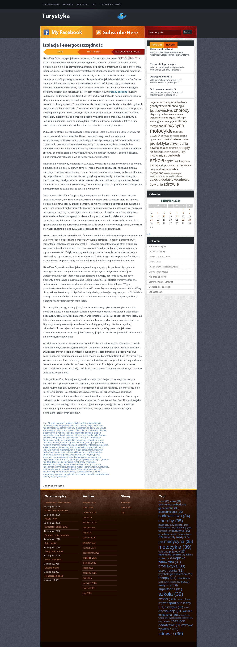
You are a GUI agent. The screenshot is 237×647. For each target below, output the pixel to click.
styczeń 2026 (89, 538)
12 (164, 216)
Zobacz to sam (156, 292)
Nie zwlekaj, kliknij (157, 277)
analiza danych (58, 423)
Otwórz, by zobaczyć (158, 272)
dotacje (83, 430)
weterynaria (48, 469)
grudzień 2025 (90, 543)
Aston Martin (51, 543)
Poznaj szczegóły (157, 251)
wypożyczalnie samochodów (162, 176)
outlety (86, 455)
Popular (157, 45)
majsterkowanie (67, 450)
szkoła (157, 160)
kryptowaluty (80, 447)
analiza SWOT (73, 423)
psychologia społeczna (54, 459)
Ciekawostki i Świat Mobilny (58, 502)
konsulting (64, 447)
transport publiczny (164, 165)
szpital (169, 161)
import (63, 445)
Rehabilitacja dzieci (54, 576)
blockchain (81, 428)
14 (177, 216)
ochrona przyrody (171, 551)
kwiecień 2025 (90, 583)
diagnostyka (156, 114)
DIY (77, 430)
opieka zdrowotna (175, 139)
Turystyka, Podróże (110, 4)
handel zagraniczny (69, 442)
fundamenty (95, 437)
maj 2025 (87, 578)
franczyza (83, 437)
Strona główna (50, 4)
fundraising (48, 440)
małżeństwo (81, 450)
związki (53, 476)
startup (88, 464)
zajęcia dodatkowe (164, 179)
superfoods (172, 155)
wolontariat (88, 469)
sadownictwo (49, 464)
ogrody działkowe (51, 455)
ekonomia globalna (84, 433)
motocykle (161, 131)
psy (99, 457)
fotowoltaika (72, 437)
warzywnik (103, 467)
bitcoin (73, 425)
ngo (64, 452)
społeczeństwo (77, 464)
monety (58, 452)
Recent (170, 45)
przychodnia (179, 143)
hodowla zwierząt (51, 445)
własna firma (76, 469)
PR (91, 455)
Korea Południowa (53, 559)
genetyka (176, 117)
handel (56, 442)
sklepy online (62, 464)
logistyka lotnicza (95, 447)
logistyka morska (51, 450)
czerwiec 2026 (90, 512)
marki (90, 450)
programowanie (60, 457)
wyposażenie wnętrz (172, 173)
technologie (60, 467)
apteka (159, 102)
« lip (149, 234)
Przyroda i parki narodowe (57, 535)
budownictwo (161, 110)
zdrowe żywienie (175, 627)
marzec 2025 (89, 588)
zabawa (178, 176)
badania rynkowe (61, 425)
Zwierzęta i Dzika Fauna (56, 527)
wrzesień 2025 (90, 558)
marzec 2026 (89, 527)
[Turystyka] (77, 16)
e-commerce (49, 433)
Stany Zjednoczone (54, 551)
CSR (98, 428)
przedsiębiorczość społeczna (83, 457)
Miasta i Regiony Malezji (56, 510)
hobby (82, 442)
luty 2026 (87, 532)
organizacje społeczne (71, 455)
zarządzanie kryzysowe (75, 474)
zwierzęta (62, 476)
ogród (176, 136)
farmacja (165, 117)
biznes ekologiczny (87, 425)
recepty (184, 148)
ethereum (79, 435)
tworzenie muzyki (75, 467)
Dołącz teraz (155, 262)
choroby (181, 110)
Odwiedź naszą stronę (159, 256)
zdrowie (171, 184)
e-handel (60, 433)
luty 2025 (87, 593)
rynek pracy (79, 462)
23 (189, 220)
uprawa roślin (90, 467)
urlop (152, 169)
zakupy (96, 472)
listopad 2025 (89, 548)
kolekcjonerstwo (50, 447)
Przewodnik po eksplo (163, 64)
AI (49, 423)
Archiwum (67, 4)
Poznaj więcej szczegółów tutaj (163, 267)
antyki (83, 423)
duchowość (93, 430)
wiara (57, 469)
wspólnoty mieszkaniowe (63, 472)
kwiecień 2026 (90, 522)
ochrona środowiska (92, 452)
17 (151, 220)
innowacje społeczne (77, 445)
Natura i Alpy (51, 519)
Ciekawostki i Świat (161, 49)
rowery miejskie (170, 152)
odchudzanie (167, 135)
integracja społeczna (98, 445)
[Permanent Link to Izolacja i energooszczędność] (73, 45)
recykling (84, 459)
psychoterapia (72, 459)
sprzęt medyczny (173, 583)
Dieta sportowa (52, 568)
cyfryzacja (60, 430)
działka (103, 430)
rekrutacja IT (95, 459)
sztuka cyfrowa (182, 161)
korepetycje (168, 121)
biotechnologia (174, 106)
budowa (91, 428)
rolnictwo (69, 462)
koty (72, 447)
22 (183, 220)
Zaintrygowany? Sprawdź (161, 282)
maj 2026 (87, 517)
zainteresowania (84, 472)
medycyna (174, 125)
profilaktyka (159, 143)
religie (61, 462)
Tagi (94, 4)
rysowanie (91, 462)
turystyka (185, 165)
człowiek (70, 430)
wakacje (162, 169)
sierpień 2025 (89, 563)
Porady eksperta (118, 91)
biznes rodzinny (67, 428)
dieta (166, 114)
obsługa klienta (74, 452)
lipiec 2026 (88, 507)
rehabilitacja (156, 151)
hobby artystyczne (94, 442)
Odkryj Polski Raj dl (161, 76)
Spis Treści (82, 4)
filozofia (94, 435)
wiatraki (65, 469)
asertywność (170, 102)
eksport (97, 433)
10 (151, 216)
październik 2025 (91, 553)
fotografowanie (59, 437)
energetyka (48, 435)
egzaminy (155, 117)
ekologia (69, 433)
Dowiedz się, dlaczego (159, 287)
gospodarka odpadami (86, 440)
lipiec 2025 (88, 568)
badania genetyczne (172, 506)
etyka (87, 435)
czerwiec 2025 (90, 573)
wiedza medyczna (175, 612)
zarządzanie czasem (52, 474)
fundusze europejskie (65, 440)
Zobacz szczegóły (157, 246)
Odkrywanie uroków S (163, 89)
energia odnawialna (64, 435)
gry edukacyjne (168, 534)
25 (158, 223)
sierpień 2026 (89, 502)
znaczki (90, 474)
